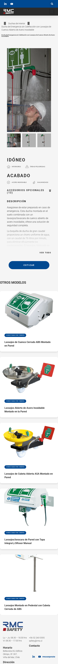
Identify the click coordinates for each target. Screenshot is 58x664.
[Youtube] (39, 656)
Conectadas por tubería (15, 335)
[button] (52, 3)
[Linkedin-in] (33, 656)
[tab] (29, 193)
